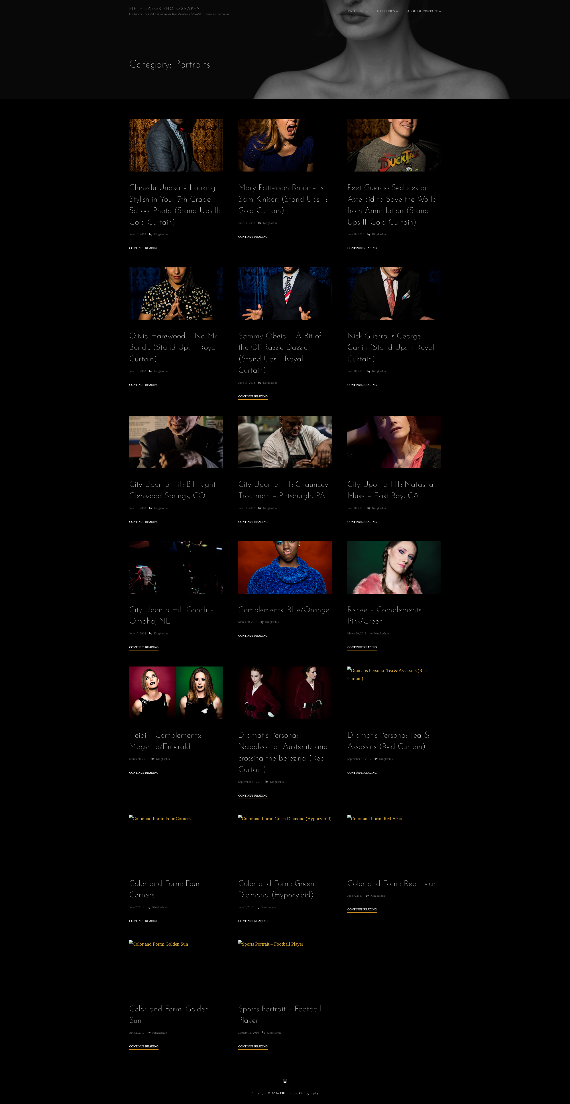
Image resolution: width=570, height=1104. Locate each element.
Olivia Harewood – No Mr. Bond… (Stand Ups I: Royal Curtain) (173, 347)
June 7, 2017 (137, 907)
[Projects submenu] (367, 11)
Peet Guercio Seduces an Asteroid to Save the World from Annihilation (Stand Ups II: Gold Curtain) (392, 205)
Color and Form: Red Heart (392, 884)
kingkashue (161, 234)
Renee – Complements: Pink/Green (385, 616)
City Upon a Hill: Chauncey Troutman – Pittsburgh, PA (283, 490)
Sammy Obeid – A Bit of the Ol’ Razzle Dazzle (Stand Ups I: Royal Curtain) (279, 353)
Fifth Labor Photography (164, 9)
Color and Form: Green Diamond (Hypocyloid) (276, 889)
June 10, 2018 (137, 234)
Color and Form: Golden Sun (169, 1015)
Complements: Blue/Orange (284, 610)
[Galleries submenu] (397, 11)
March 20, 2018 (247, 622)
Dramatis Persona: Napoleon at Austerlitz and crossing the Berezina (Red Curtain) (283, 753)
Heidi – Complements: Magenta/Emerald (165, 741)
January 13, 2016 (248, 1032)
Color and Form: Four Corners (164, 889)
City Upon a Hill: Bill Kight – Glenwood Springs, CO (175, 490)
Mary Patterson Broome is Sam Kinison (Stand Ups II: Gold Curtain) (282, 199)
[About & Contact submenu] (440, 11)
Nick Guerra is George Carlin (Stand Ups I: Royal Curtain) (390, 347)
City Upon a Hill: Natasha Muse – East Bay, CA (390, 490)
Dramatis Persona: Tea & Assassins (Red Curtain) (388, 741)
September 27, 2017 (250, 781)
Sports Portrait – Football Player (279, 1015)
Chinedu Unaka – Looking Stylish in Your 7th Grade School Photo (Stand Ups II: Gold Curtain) (174, 205)
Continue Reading (144, 248)
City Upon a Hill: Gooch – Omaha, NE (171, 616)
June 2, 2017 (137, 1032)
